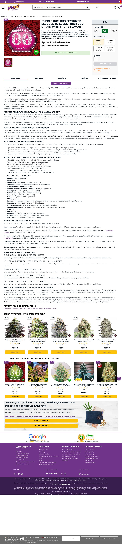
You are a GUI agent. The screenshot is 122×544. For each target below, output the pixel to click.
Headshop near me (22, 457)
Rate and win (46, 30)
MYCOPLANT (8, 238)
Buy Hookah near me (22, 464)
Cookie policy (89, 454)
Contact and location (22, 453)
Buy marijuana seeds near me (25, 462)
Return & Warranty (68, 450)
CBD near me (20, 460)
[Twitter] (19, 474)
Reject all (90, 538)
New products (43, 450)
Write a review (41, 426)
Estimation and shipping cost (71, 452)
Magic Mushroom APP (46, 465)
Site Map (65, 460)
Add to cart (105, 64)
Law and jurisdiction (91, 458)
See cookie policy (31, 542)
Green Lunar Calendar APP (47, 462)
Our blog (42, 452)
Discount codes (44, 454)
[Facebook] (15, 474)
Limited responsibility (92, 456)
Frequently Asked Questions (71, 454)
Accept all (71, 538)
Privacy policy (89, 452)
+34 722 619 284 (20, 1)
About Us (19, 451)
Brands (41, 460)
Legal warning (89, 450)
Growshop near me (22, 455)
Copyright (88, 460)
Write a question (41, 421)
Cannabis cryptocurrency (70, 458)
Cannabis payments (68, 456)
